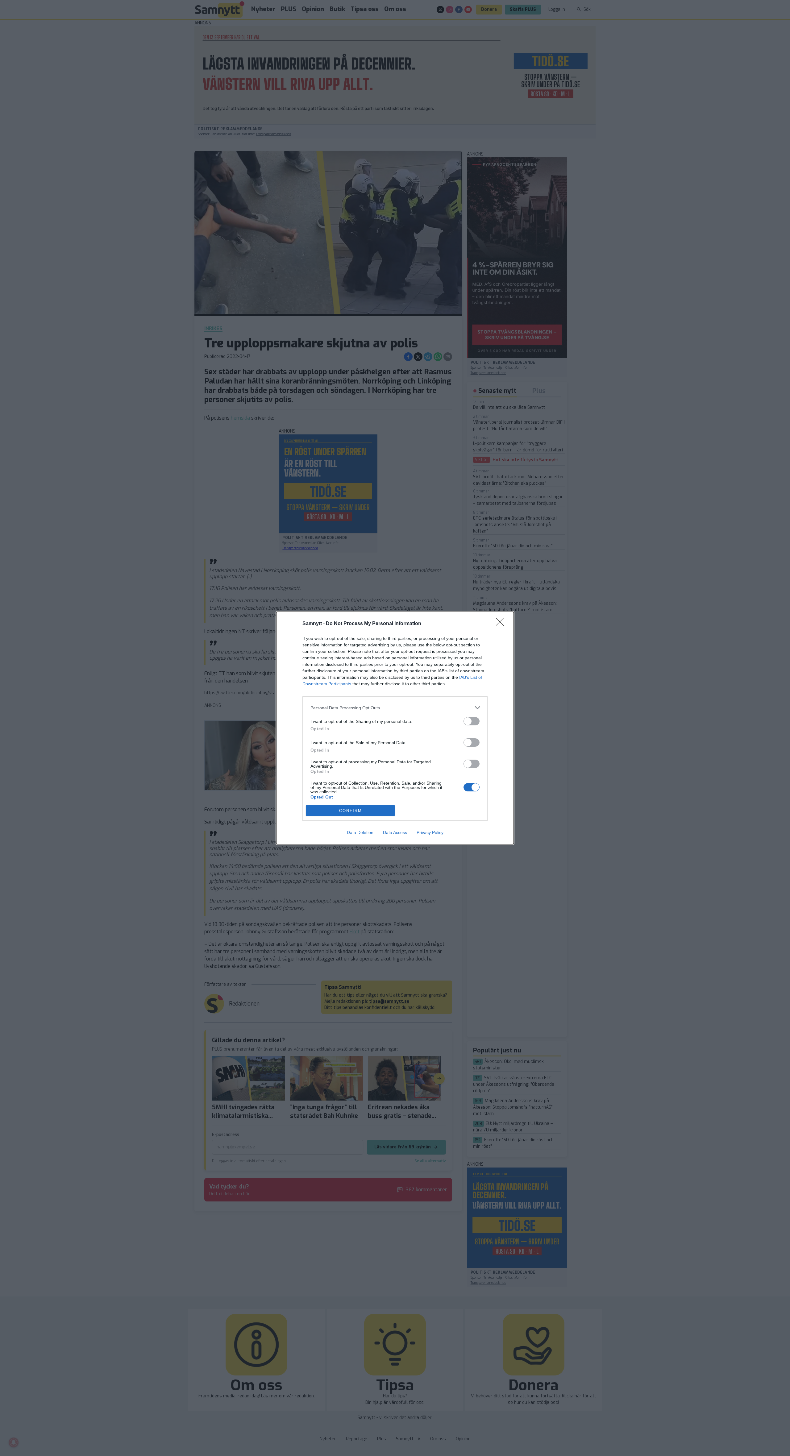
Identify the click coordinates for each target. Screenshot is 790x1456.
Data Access (395, 832)
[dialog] (395, 728)
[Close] (502, 624)
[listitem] (395, 707)
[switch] (472, 721)
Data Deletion (360, 832)
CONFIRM (350, 810)
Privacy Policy (430, 832)
